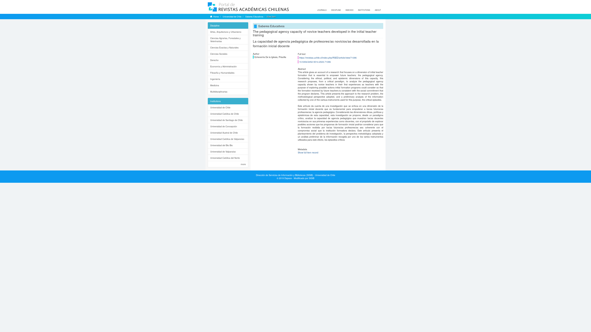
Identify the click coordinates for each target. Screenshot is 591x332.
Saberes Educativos (254, 16)
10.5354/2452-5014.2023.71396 (315, 61)
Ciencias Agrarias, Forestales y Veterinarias (225, 40)
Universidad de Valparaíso (223, 151)
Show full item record (308, 152)
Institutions (364, 10)
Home (216, 16)
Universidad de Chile (232, 16)
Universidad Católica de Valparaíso (227, 138)
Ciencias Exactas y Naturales (224, 47)
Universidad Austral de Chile (224, 132)
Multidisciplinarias (218, 91)
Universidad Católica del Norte (225, 157)
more (243, 164)
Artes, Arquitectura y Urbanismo (225, 31)
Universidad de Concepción (223, 126)
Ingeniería (215, 79)
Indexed (349, 10)
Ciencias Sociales (218, 53)
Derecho (214, 60)
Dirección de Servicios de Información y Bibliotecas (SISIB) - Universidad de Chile (295, 175)
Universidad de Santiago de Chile (226, 120)
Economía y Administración (223, 66)
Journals (322, 10)
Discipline (336, 10)
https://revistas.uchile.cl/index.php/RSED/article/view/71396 (328, 57)
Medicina (214, 85)
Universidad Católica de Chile (224, 113)
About (378, 10)
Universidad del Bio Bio (221, 145)
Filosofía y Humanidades (222, 72)
